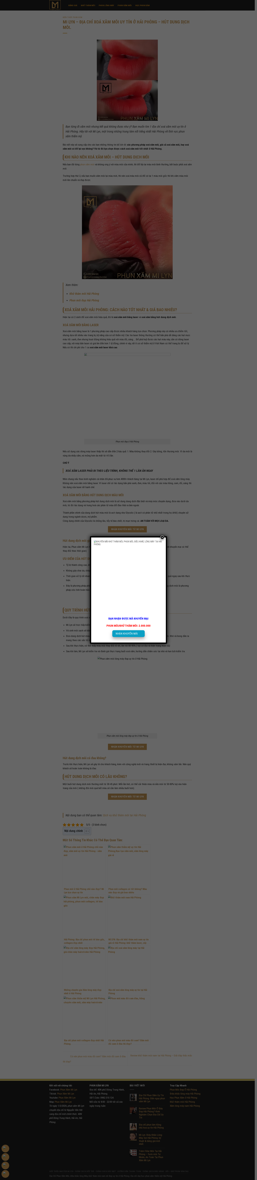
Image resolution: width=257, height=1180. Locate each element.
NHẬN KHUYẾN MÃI (127, 633)
